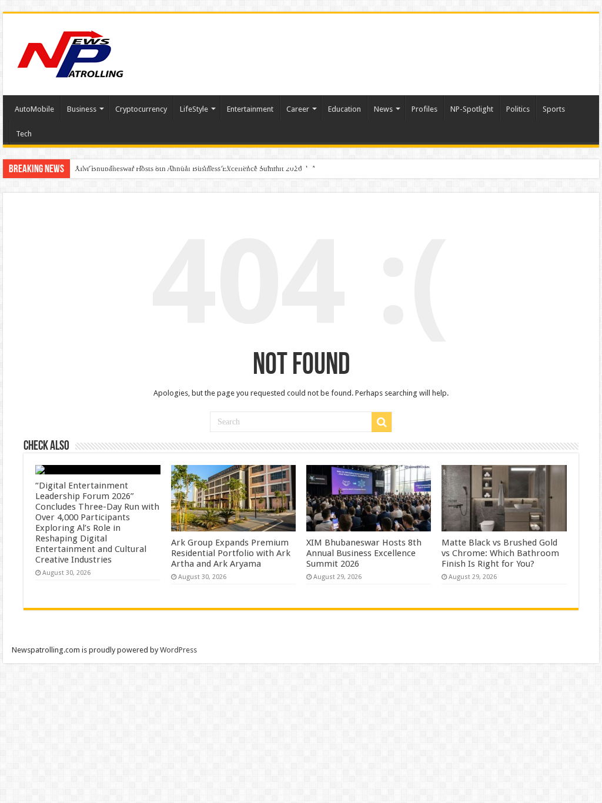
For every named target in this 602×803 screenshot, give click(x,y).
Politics (518, 109)
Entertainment (250, 109)
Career (297, 109)
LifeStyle (194, 109)
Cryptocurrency (141, 109)
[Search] (382, 422)
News (383, 109)
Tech (24, 133)
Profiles (424, 109)
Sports (554, 109)
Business (81, 109)
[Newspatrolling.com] (70, 52)
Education (344, 109)
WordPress (178, 649)
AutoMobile (34, 109)
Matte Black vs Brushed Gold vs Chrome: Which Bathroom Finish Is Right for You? (500, 553)
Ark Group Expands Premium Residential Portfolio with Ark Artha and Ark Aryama (230, 553)
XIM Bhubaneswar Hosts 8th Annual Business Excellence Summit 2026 (188, 168)
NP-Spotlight (471, 109)
